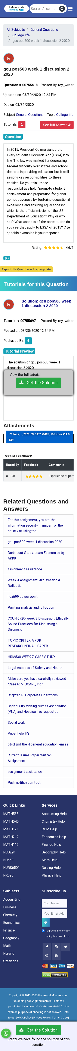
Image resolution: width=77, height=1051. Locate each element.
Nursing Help (51, 868)
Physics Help (51, 875)
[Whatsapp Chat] (6, 1033)
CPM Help (49, 829)
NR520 (8, 875)
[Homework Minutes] (16, 8)
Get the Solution (41, 382)
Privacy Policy (41, 1017)
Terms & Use (60, 1017)
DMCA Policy (23, 1017)
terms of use (62, 936)
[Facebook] (47, 947)
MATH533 (11, 814)
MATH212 (11, 837)
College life (65, 115)
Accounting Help (54, 814)
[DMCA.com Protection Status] (55, 975)
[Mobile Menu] (70, 9)
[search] (62, 9)
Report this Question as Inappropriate (26, 269)
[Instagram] (56, 947)
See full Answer (55, 125)
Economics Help (54, 837)
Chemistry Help (53, 821)
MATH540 (11, 821)
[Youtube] (47, 955)
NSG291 (9, 852)
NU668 (8, 860)
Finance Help (51, 845)
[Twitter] (65, 947)
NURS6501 (11, 868)
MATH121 (11, 829)
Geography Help (54, 852)
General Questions (29, 115)
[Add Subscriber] (46, 922)
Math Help (50, 860)
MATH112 (11, 845)
